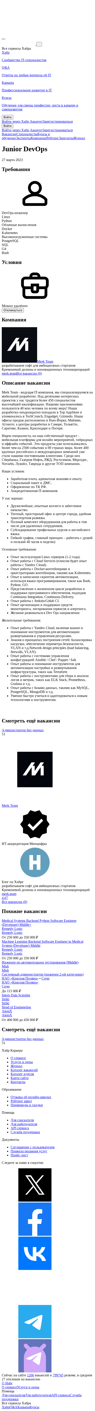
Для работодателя (24, 1124)
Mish (5, 966)
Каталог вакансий (24, 1070)
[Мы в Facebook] (35, 1234)
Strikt (5, 999)
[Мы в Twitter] (35, 1200)
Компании (38, 138)
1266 (30, 1375)
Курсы (34, 1407)
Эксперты (23, 138)
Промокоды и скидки (27, 1105)
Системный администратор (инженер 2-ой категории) (43, 974)
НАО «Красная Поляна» (20, 978)
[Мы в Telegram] (35, 1337)
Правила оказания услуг (29, 1151)
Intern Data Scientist (16, 995)
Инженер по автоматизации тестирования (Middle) (40, 962)
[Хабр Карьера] (19, 44)
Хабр (6, 1407)
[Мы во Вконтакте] (35, 1269)
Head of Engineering (16, 1007)
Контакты (18, 1082)
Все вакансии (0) (29, 373)
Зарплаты (66, 138)
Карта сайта (19, 1078)
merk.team (9, 373)
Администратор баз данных (23, 730)
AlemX (7, 1011)
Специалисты (27, 134)
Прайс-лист (19, 1155)
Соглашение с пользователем (33, 1147)
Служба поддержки (25, 1132)
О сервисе (18, 1058)
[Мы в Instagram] (35, 1303)
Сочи (45, 978)
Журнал (79, 138)
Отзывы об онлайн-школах (31, 1097)
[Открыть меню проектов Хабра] (3, 39)
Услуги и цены (22, 1062)
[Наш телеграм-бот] (35, 1371)
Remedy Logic (12, 929)
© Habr (7, 1383)
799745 (58, 1375)
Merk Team (45, 361)
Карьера (23, 1407)
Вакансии (9, 134)
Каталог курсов (22, 1074)
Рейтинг (52, 138)
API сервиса (20, 1128)
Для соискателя (22, 1120)
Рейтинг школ (21, 1101)
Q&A (13, 1407)
